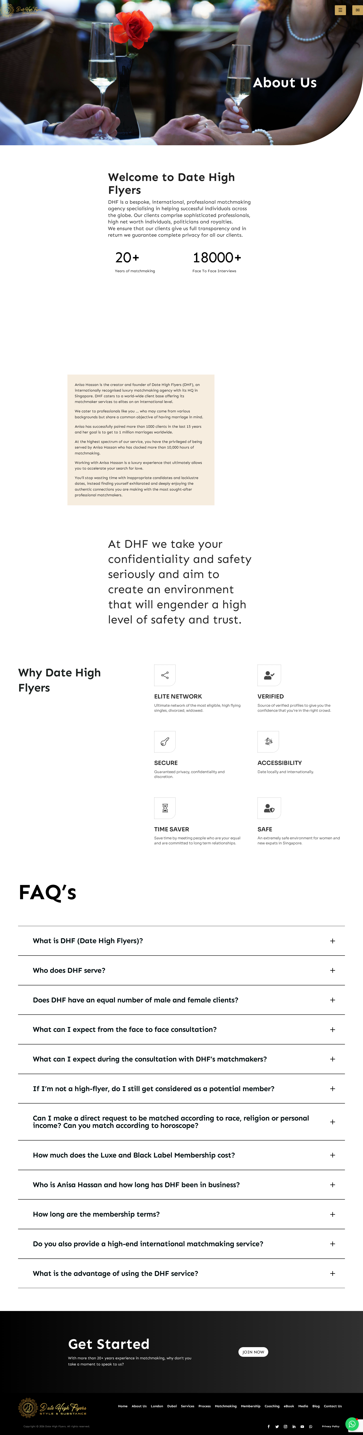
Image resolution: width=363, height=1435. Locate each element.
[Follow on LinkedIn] (294, 1426)
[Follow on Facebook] (268, 1426)
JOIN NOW (253, 1351)
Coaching (272, 1406)
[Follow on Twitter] (277, 1426)
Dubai (172, 1406)
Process (205, 1406)
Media (303, 1406)
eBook (289, 1406)
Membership (250, 1406)
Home (123, 1406)
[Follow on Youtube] (302, 1426)
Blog (316, 1406)
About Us (139, 1406)
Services (187, 1406)
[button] (352, 1424)
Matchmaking (226, 1406)
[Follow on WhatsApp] (310, 1426)
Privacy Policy (330, 1426)
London (157, 1406)
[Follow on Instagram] (285, 1426)
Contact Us (333, 1406)
